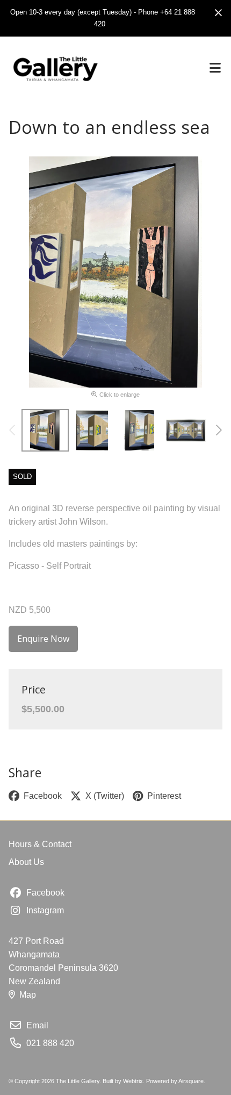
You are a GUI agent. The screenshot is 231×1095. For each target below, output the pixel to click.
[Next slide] (218, 430)
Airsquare (191, 1081)
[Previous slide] (13, 430)
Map (27, 994)
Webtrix (133, 1081)
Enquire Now (43, 639)
